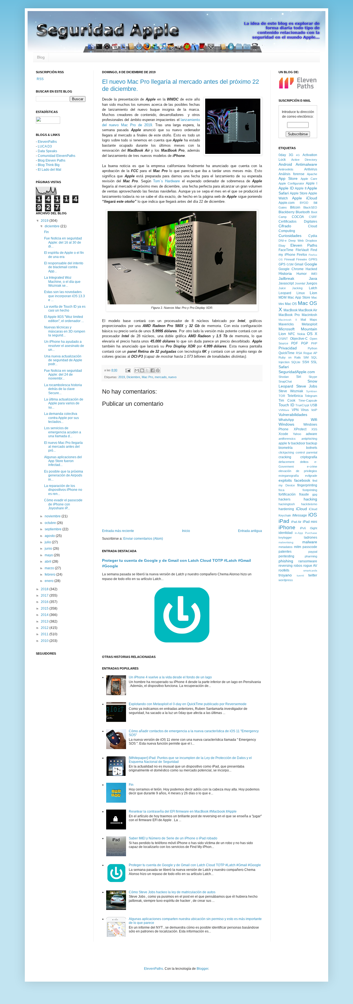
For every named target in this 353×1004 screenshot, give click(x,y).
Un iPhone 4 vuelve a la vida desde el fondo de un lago (170, 677)
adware (311, 434)
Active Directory (304, 159)
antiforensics (287, 438)
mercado (161, 377)
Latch (313, 288)
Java (313, 278)
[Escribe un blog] (142, 370)
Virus (305, 410)
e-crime (312, 466)
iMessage (299, 515)
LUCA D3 (45, 146)
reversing (286, 566)
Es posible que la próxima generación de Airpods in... (63, 475)
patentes (285, 552)
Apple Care (309, 178)
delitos (304, 461)
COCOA (298, 217)
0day (282, 155)
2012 (45, 628)
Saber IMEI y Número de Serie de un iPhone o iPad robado (173, 838)
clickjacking (286, 452)
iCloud (301, 509)
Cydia (312, 236)
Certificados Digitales (298, 221)
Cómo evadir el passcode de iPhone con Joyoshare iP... (63, 504)
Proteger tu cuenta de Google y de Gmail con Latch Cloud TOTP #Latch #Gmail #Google (195, 865)
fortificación (287, 494)
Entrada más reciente (118, 531)
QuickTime (287, 353)
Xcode (283, 434)
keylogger (285, 537)
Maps (313, 319)
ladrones (310, 537)
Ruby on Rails (290, 357)
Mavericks (286, 324)
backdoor (298, 443)
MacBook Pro (289, 315)
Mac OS (291, 304)
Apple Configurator (291, 183)
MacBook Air (307, 310)
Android (285, 164)
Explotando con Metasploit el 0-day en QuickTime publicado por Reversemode (188, 704)
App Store (288, 178)
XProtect (300, 429)
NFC (291, 334)
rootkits (284, 570)
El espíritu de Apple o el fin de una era (64, 255)
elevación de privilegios (298, 471)
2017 (45, 595)
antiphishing (309, 438)
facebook (302, 480)
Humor (301, 274)
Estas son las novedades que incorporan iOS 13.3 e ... (64, 296)
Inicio (186, 531)
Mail (303, 319)
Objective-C (299, 339)
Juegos (311, 283)
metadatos (286, 547)
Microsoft (287, 329)
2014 (45, 615)
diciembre (52, 226)
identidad (286, 533)
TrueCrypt (302, 405)
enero (49, 581)
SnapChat (285, 381)
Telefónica (295, 396)
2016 (45, 602)
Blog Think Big (49, 165)
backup (311, 443)
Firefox (302, 255)
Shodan (284, 376)
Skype (313, 376)
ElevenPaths (47, 142)
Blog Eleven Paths (51, 160)
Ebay (282, 245)
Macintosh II (288, 319)
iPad (284, 521)
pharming (311, 556)
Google (310, 264)
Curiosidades (290, 235)
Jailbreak (286, 278)
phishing (286, 561)
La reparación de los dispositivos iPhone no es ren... (63, 490)
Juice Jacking (291, 288)
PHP (314, 343)
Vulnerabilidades (293, 414)
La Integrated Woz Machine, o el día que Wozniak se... (62, 282)
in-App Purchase (306, 532)
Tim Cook (287, 400)
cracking (285, 457)
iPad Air (296, 521)
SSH (305, 362)
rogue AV (310, 566)
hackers (284, 499)
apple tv (284, 443)
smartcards (310, 570)
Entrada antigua (250, 531)
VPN (295, 410)
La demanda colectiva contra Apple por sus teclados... (61, 418)
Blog (41, 57)
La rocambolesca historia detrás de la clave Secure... (63, 389)
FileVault (302, 250)
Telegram (311, 395)
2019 (121, 377)
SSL (314, 362)
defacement (286, 461)
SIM (306, 357)
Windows (286, 424)
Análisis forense (291, 174)
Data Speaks (47, 151)
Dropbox (311, 240)
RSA (299, 353)
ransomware (307, 561)
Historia (285, 273)
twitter (312, 575)
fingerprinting (307, 485)
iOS (312, 515)
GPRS (313, 259)
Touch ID (286, 405)
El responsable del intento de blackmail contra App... (63, 267)
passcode (310, 547)
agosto (50, 536)
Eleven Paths (303, 245)
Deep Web (296, 240)
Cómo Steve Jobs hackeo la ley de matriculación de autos (172, 892)
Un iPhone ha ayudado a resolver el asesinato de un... (64, 346)
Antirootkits (286, 169)
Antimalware (306, 164)
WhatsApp (286, 420)
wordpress (286, 580)
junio (49, 548)
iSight (313, 528)
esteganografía (289, 475)
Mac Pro (147, 377)
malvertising (286, 542)
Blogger (202, 969)
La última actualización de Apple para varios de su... (63, 403)
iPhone (287, 527)
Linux (300, 293)
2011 (45, 634)
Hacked (311, 269)
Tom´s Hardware (166, 181)
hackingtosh (287, 504)
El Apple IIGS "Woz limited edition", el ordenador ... (64, 319)
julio (48, 542)
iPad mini (310, 522)
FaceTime (286, 250)
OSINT (283, 338)
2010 (45, 641)
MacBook (291, 310)
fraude (304, 494)
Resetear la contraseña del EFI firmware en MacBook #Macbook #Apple (183, 811)
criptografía (308, 457)
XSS (314, 429)
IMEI (314, 273)
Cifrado (285, 226)
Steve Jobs (306, 386)
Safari (284, 367)
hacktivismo (309, 504)
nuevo (172, 377)
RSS (40, 79)
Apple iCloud (304, 198)
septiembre (53, 529)
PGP (304, 343)
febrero (50, 574)
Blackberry (287, 212)
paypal (312, 551)
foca (281, 490)
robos (298, 566)
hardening (286, 509)
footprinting (310, 490)
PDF (294, 343)
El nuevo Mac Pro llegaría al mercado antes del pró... (63, 447)
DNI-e (283, 240)
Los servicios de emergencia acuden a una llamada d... (62, 432)
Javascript (286, 283)
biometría (286, 448)
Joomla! (300, 283)
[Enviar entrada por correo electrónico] (127, 370)
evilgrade (311, 475)
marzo (50, 568)
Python (312, 348)
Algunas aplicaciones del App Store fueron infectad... (63, 461)
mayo (49, 555)
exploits (285, 480)
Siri (298, 377)
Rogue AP (310, 353)
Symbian (311, 391)
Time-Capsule (307, 400)
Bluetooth (303, 212)
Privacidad (288, 348)
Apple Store (298, 193)
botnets (311, 448)
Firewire (301, 259)
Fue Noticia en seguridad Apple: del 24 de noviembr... (63, 375)
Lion (313, 293)
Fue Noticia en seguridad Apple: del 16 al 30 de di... (63, 242)
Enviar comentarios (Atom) (143, 539)
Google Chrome (291, 269)
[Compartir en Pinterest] (158, 370)
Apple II (300, 188)
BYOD (304, 202)
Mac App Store (299, 297)
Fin (131, 785)
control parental (306, 452)
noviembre (53, 516)
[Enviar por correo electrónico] (137, 370)
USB (313, 405)
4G (298, 155)
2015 (45, 608)
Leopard (285, 293)
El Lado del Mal (49, 170)
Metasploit (309, 324)
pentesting (286, 556)
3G (291, 155)
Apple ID (286, 188)
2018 (45, 589)
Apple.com (287, 203)
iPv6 (303, 528)
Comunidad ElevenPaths (56, 156)
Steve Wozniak (291, 391)
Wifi (314, 419)
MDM (283, 297)
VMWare (284, 410)
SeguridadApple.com (297, 372)
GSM (290, 264)
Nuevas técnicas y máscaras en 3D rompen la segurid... (64, 331)
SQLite (295, 362)
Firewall (289, 259)
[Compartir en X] (147, 370)
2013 (45, 621)
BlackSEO (310, 207)
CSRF (313, 216)
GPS (282, 264)
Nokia (301, 334)
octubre (51, 523)
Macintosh (309, 315)
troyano (285, 575)
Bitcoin (295, 207)
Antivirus (310, 169)
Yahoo (297, 434)
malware (309, 542)
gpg (314, 494)
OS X (312, 333)
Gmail (299, 264)
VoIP (314, 410)
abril (48, 561)
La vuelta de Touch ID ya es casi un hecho (64, 308)
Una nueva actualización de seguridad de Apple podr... (63, 360)
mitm (297, 547)
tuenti (300, 575)
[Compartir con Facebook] (152, 370)
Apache (312, 174)
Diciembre (133, 377)
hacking (310, 499)
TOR (282, 395)
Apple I (311, 183)
